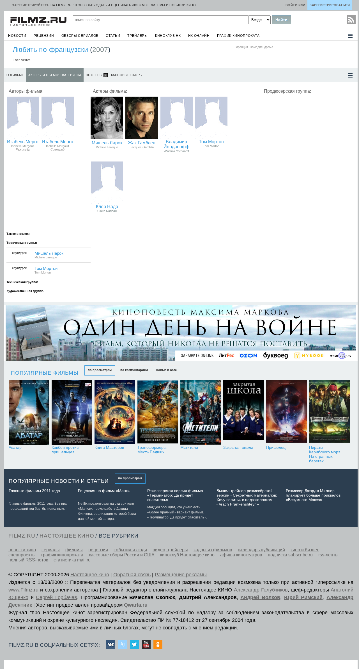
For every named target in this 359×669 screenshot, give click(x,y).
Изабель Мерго (22, 141)
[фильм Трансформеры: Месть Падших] (157, 412)
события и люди (130, 549)
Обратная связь (132, 574)
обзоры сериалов (80, 36)
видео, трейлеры (170, 549)
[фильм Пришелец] (286, 412)
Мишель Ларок (107, 142)
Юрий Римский (303, 597)
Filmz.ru (21, 536)
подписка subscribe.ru (290, 554)
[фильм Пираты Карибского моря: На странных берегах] (329, 412)
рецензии (44, 36)
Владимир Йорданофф (176, 144)
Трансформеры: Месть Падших (152, 449)
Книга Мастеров (109, 447)
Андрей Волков (260, 597)
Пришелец (276, 447)
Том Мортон (211, 141)
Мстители (189, 447)
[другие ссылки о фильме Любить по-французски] (350, 75)
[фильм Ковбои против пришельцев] (72, 412)
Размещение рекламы (181, 574)
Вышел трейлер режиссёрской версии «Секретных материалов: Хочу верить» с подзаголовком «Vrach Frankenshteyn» (247, 497)
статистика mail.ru (72, 560)
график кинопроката (238, 36)
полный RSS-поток (28, 560)
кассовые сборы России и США (122, 554)
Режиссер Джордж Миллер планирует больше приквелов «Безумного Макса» (313, 495)
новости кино (22, 549)
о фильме (15, 75)
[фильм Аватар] (29, 412)
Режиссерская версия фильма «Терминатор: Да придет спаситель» (175, 495)
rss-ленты (328, 554)
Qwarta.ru (136, 605)
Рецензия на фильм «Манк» (104, 490)
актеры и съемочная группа (54, 75)
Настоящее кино (89, 574)
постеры (96, 75)
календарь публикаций (261, 549)
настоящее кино (67, 536)
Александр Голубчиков (261, 590)
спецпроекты (22, 554)
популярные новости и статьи (59, 481)
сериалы (51, 549)
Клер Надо (107, 206)
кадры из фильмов (213, 549)
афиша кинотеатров (241, 554)
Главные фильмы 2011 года (34, 490)
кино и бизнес (305, 549)
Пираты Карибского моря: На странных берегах (325, 454)
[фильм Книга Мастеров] (115, 412)
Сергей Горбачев (56, 597)
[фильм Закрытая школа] (243, 412)
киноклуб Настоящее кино (187, 554)
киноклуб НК (168, 36)
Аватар (15, 447)
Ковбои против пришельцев (65, 449)
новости (17, 36)
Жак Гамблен (141, 142)
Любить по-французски (50, 49)
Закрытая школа (238, 447)
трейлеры (137, 36)
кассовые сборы (127, 75)
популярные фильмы (45, 373)
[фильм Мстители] (200, 412)
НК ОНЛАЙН (199, 36)
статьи (113, 36)
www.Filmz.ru (23, 590)
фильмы (74, 549)
